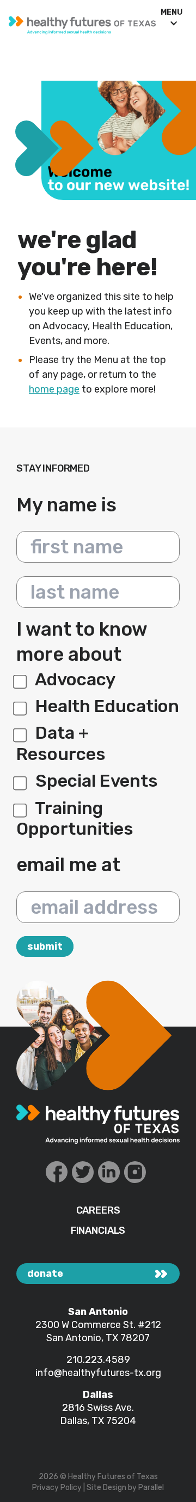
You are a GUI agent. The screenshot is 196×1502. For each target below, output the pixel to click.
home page (54, 389)
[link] (78, 22)
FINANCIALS (98, 1230)
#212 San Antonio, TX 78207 (103, 1331)
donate (45, 1274)
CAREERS (98, 1210)
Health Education (105, 706)
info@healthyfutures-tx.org (98, 1373)
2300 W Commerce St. (86, 1325)
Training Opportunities (74, 818)
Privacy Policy (57, 1487)
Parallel (151, 1487)
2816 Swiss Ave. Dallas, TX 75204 (98, 1414)
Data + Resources (61, 743)
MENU (171, 12)
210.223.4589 (98, 1360)
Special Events (95, 780)
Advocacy (73, 679)
